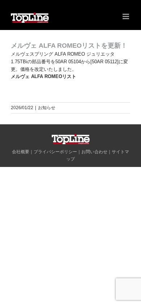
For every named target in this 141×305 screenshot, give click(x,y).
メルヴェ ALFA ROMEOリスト (43, 76)
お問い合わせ (94, 151)
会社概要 (20, 151)
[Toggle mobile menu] (126, 16)
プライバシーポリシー (55, 151)
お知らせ (46, 107)
